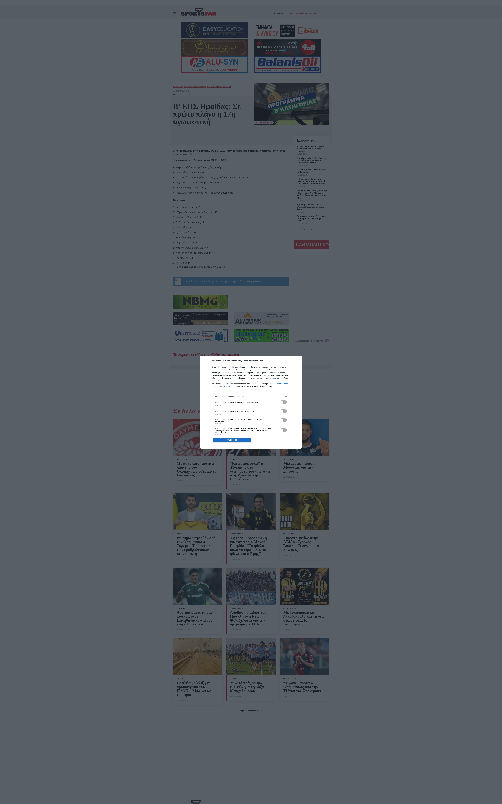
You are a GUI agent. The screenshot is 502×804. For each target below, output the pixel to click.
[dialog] (251, 402)
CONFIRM (232, 440)
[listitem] (251, 396)
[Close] (296, 360)
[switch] (283, 402)
